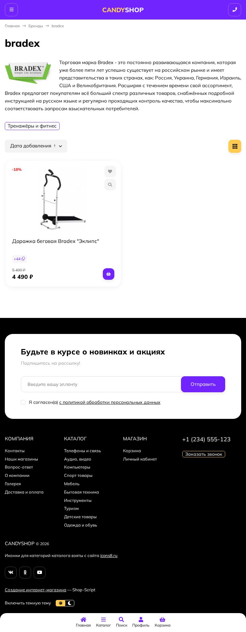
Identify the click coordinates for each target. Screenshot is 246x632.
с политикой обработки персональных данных (109, 402)
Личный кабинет (140, 459)
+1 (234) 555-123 (206, 439)
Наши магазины (21, 459)
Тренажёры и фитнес (32, 126)
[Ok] (25, 572)
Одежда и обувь (80, 525)
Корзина (132, 450)
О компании (17, 475)
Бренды (36, 25)
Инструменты (78, 500)
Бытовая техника (81, 492)
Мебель (71, 483)
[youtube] (39, 572)
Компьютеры (77, 467)
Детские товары (80, 516)
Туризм (71, 508)
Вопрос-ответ (19, 467)
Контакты (15, 450)
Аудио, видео (77, 459)
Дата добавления (31, 146)
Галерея (13, 483)
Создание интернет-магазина (35, 589)
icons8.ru (109, 555)
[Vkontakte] (11, 572)
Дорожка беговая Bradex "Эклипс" (55, 241)
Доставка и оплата (24, 492)
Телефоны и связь (82, 450)
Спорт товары (78, 475)
